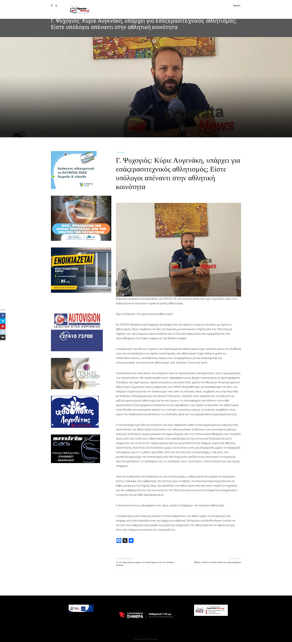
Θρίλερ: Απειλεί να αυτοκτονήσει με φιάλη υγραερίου (217, 562)
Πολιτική (120, 152)
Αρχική (236, 5)
